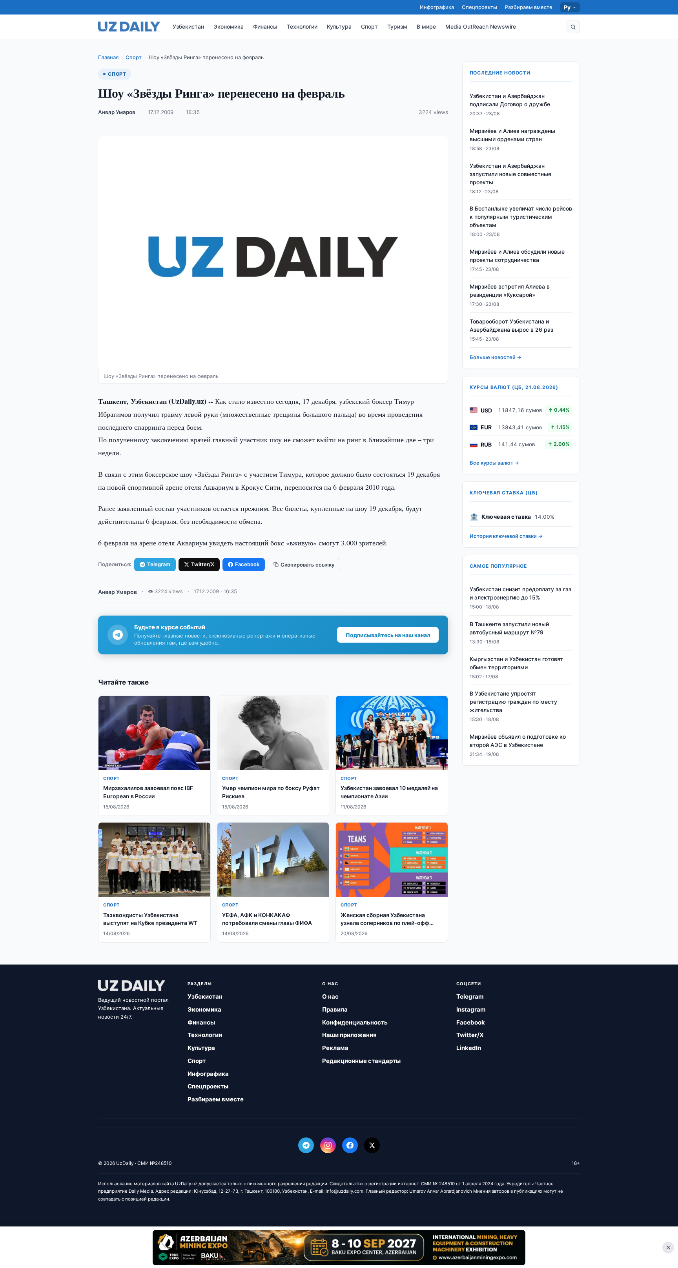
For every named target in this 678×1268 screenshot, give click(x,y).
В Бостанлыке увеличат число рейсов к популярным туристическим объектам (521, 217)
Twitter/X (202, 564)
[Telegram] (306, 1145)
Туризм (397, 26)
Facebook (247, 564)
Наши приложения (349, 1035)
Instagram (471, 1009)
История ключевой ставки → (506, 536)
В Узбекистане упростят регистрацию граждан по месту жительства (513, 701)
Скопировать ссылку (307, 564)
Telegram (158, 564)
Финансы (265, 26)
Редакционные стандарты (361, 1061)
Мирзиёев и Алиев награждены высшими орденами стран (512, 134)
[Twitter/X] (372, 1145)
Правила (335, 1009)
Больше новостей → (495, 357)
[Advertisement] (339, 1247)
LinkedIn (468, 1048)
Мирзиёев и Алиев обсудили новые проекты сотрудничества (517, 255)
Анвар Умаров (116, 112)
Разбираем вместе (528, 7)
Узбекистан (188, 26)
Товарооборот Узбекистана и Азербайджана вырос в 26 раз (511, 325)
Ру (567, 7)
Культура (339, 26)
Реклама (335, 1048)
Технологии (302, 26)
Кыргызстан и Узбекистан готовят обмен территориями (516, 663)
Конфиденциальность (355, 1022)
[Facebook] (350, 1145)
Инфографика (437, 7)
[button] (573, 26)
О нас (330, 996)
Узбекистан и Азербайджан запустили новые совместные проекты (510, 173)
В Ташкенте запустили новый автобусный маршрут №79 (509, 628)
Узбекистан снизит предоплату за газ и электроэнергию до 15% (520, 593)
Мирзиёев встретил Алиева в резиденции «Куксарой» (510, 290)
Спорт (369, 26)
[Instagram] (328, 1145)
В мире (426, 26)
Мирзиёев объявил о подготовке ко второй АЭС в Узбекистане (518, 740)
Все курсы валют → (494, 463)
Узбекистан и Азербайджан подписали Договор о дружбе (510, 100)
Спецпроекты (479, 7)
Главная (108, 57)
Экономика (228, 26)
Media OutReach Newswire (480, 26)
